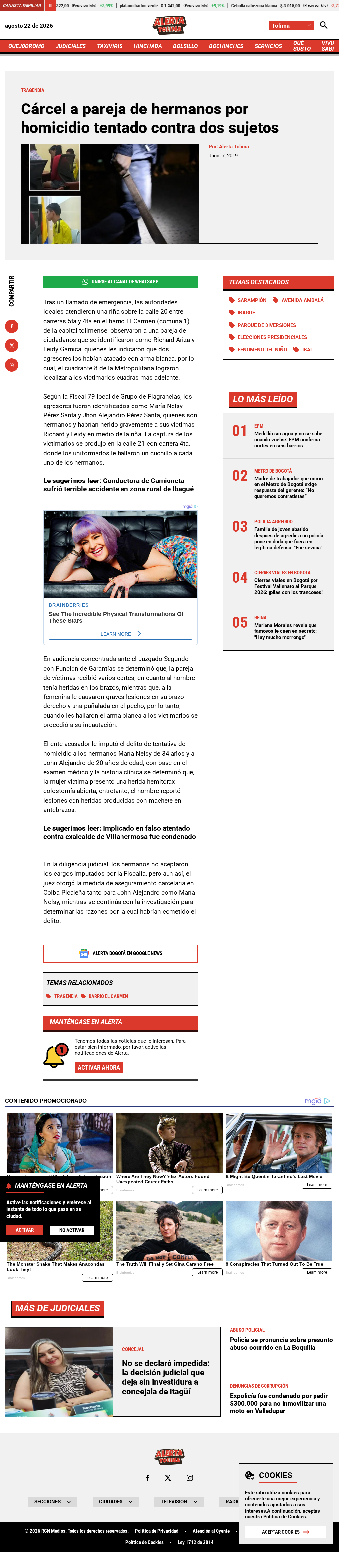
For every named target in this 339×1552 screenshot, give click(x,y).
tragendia (66, 996)
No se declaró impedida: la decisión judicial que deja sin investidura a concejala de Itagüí (166, 1377)
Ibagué (246, 313)
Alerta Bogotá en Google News (127, 953)
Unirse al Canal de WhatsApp (125, 282)
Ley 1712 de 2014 (196, 1542)
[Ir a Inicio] (169, 25)
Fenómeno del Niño (262, 350)
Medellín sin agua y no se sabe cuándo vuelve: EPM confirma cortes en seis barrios (288, 440)
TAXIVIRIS (109, 46)
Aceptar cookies (281, 1532)
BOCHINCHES (226, 46)
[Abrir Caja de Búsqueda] (324, 25)
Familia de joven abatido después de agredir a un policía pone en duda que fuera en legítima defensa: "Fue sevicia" (288, 538)
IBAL (307, 350)
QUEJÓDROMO (26, 46)
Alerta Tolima (234, 147)
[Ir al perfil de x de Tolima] (168, 1478)
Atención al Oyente (211, 1531)
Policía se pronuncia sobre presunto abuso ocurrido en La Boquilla (281, 1343)
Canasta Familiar (22, 5)
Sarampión (252, 300)
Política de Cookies (284, 1517)
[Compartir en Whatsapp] (11, 365)
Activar (25, 1230)
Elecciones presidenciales (272, 337)
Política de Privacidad (156, 1531)
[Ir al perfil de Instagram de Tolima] (190, 1478)
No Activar (71, 1230)
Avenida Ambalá (303, 300)
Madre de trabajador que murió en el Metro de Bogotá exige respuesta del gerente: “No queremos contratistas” (288, 488)
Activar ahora (99, 1067)
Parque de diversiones (267, 325)
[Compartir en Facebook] (11, 326)
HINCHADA (148, 46)
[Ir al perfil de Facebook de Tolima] (147, 1478)
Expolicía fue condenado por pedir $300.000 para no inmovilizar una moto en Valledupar (279, 1403)
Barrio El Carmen (108, 996)
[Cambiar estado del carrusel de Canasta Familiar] (50, 5)
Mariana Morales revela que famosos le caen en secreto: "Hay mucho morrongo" (285, 631)
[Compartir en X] (11, 345)
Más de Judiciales (57, 1308)
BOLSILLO (185, 46)
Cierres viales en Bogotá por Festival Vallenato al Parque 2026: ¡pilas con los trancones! (288, 586)
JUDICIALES (71, 46)
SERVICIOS (268, 46)
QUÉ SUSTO (302, 46)
